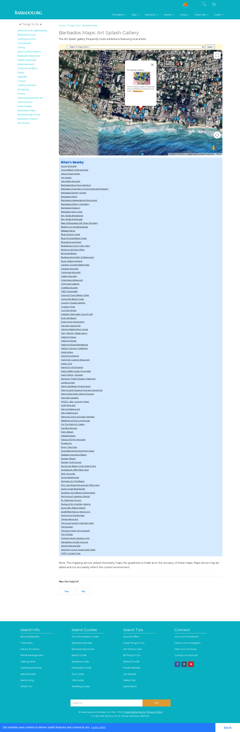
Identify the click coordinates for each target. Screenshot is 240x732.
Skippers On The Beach (73, 481)
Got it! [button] (228, 727)
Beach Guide (79, 655)
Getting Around (26, 38)
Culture (22, 80)
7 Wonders (26, 642)
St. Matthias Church (71, 500)
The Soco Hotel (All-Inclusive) (75, 530)
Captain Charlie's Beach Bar (75, 264)
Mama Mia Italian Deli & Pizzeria (77, 393)
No (83, 591)
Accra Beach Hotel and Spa (74, 169)
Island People (28, 674)
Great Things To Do (134, 642)
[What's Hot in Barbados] (186, 5)
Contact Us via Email (185, 655)
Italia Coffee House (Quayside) (76, 371)
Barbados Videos (28, 118)
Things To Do (73, 25)
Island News (130, 686)
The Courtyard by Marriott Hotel (77, 523)
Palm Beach (67, 431)
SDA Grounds (68, 473)
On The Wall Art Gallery (73, 424)
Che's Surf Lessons (70, 283)
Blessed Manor (68, 230)
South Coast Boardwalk (73, 488)
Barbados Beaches (29, 55)
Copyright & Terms (134, 712)
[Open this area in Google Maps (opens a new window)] (65, 153)
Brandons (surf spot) (71, 242)
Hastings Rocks (68, 340)
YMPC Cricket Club (70, 553)
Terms (218, 154)
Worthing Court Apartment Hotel (78, 549)
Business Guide (80, 661)
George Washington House (74, 329)
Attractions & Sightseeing (32, 30)
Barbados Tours (27, 34)
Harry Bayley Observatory (74, 333)
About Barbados (29, 636)
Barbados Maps (27, 110)
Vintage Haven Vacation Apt (75, 538)
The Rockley (67, 526)
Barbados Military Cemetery (75, 204)
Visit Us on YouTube (185, 649)
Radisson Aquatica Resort (74, 454)
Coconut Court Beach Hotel (75, 295)
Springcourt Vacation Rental (75, 496)
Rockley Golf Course (71, 462)
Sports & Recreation (29, 51)
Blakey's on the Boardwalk (74, 226)
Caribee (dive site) (70, 268)
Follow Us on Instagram (187, 642)
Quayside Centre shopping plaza (77, 450)
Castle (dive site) (69, 276)
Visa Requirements (31, 667)
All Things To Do (132, 655)
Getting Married (27, 85)
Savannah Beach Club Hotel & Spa (78, 466)
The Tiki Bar (67, 534)
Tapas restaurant (69, 519)
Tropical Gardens (27, 68)
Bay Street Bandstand (72, 215)
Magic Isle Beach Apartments (75, 386)
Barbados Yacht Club (71, 211)
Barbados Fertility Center (73, 192)
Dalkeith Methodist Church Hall (77, 314)
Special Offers (131, 636)
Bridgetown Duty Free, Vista (75, 245)
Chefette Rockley (69, 287)
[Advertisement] (37, 179)
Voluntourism (25, 102)
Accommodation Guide (85, 636)
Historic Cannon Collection (74, 348)
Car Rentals (24, 43)
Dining (21, 93)
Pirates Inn (66, 443)
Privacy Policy (155, 712)
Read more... (138, 91)
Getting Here (27, 661)
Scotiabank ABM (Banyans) (75, 469)
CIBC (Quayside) (69, 291)
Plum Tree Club (69, 447)
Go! (156, 703)
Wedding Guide (81, 686)
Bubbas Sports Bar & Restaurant (77, 257)
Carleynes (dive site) (71, 272)
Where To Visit (131, 661)
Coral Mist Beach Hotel (72, 299)
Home (62, 25)
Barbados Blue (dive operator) (76, 185)
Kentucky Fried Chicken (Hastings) (78, 378)
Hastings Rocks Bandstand (74, 344)
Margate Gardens (70, 397)
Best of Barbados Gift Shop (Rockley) (79, 223)
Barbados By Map (82, 642)
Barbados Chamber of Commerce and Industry (85, 188)
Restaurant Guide (81, 667)
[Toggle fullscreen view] (217, 55)
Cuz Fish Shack (68, 310)
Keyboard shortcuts (177, 154)
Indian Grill (66, 363)
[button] (143, 113)
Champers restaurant (72, 280)
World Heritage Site (70, 545)
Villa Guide (78, 680)
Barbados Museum (70, 207)
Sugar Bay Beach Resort (73, 507)
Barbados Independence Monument (79, 200)
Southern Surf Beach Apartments (78, 492)
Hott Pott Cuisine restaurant (75, 359)
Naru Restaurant (69, 412)
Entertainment (26, 64)
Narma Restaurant (70, 409)
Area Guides (25, 106)
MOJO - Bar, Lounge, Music (75, 401)
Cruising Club (68, 306)
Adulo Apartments (70, 173)
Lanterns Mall (68, 382)
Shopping (23, 89)
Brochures (24, 123)
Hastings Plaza (68, 337)
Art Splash (66, 177)
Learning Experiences (30, 97)
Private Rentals (131, 667)
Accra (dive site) (69, 166)
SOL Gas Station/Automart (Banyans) (80, 485)
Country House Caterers (73, 302)
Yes (66, 591)
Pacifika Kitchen (69, 428)
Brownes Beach (69, 253)
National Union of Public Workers (78, 416)
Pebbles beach (68, 435)
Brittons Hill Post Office (73, 249)
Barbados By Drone (29, 114)
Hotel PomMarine (70, 355)
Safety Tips (129, 680)
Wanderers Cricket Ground (74, 542)
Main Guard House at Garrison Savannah (82, 390)
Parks (21, 72)
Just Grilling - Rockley (72, 374)
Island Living (27, 680)
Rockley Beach (68, 458)
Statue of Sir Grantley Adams (75, 504)
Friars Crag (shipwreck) (73, 321)
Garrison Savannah (71, 325)
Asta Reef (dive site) (70, 181)
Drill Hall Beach (68, 318)
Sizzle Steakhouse (70, 477)
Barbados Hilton (69, 196)
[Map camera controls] (217, 135)
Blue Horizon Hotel (70, 234)
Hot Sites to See (132, 649)
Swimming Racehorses (72, 515)
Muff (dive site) (68, 405)
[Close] (152, 64)
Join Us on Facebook (186, 636)
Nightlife (22, 76)
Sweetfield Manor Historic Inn (75, 511)
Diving (21, 47)
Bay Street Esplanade (71, 219)
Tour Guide (78, 674)
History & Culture (29, 649)
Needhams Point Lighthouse (75, 420)
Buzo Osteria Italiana (71, 261)
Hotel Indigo (67, 352)
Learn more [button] (98, 727)
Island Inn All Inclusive (72, 367)
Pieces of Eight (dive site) (73, 439)
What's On (26, 686)
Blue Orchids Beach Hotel (74, 238)
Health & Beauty (27, 60)
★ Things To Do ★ (30, 24)
